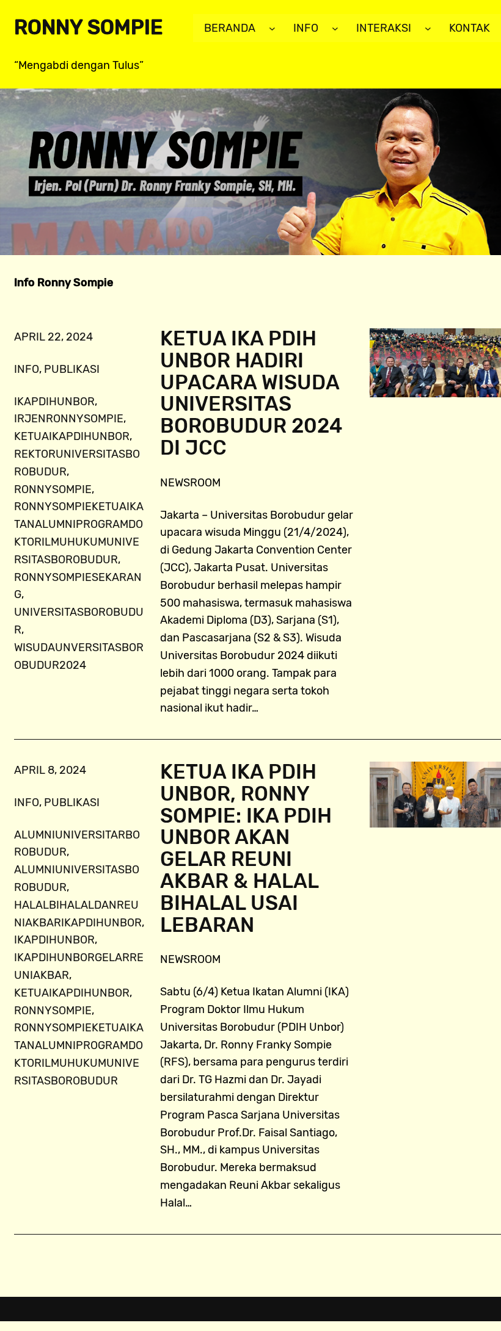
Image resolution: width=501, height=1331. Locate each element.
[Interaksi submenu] (428, 28)
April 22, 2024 (53, 337)
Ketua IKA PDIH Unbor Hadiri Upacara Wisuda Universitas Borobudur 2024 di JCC (251, 394)
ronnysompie (53, 489)
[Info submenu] (335, 28)
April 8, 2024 (50, 770)
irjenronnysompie (68, 418)
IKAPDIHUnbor (54, 401)
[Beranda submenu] (272, 28)
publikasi (72, 369)
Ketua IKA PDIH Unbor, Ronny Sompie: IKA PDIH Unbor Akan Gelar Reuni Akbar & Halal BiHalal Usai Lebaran (246, 849)
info (26, 369)
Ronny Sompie (88, 27)
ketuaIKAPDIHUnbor (72, 436)
